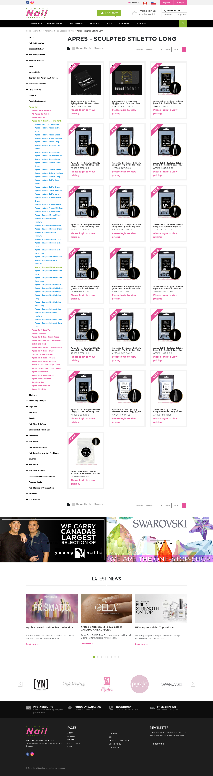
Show (167, 49)
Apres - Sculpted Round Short (48, 215)
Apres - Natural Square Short (47, 152)
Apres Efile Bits (39, 389)
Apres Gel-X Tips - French (43, 358)
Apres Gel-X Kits (39, 117)
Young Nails (34, 72)
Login (181, 3)
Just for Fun (34, 499)
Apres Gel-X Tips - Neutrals (44, 361)
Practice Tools (35, 482)
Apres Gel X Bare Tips (41, 330)
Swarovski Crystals (37, 84)
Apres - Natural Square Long (47, 159)
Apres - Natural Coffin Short (47, 187)
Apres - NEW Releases (41, 110)
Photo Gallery (73, 743)
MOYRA (32, 95)
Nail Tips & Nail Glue (38, 447)
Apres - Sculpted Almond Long (48, 319)
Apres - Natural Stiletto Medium (49, 173)
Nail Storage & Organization (41, 488)
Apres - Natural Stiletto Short (48, 170)
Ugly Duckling (35, 89)
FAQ (69, 747)
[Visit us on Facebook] (28, 754)
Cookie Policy (115, 744)
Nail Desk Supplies (37, 470)
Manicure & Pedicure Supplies (42, 476)
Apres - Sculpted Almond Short (48, 309)
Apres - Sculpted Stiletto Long (48, 267)
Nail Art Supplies (36, 43)
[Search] (183, 23)
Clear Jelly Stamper (37, 401)
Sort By (139, 49)
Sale (110, 737)
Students (33, 494)
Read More (31, 644)
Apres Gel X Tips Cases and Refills (59, 31)
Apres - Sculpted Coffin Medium (49, 288)
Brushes (32, 459)
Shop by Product (36, 60)
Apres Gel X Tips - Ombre (43, 351)
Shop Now (35, 24)
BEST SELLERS (76, 24)
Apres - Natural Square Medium (48, 156)
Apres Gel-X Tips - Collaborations (47, 347)
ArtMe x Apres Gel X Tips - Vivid (46, 368)
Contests (113, 733)
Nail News (71, 736)
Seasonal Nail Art (36, 49)
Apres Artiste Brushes (41, 379)
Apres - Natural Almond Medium (49, 208)
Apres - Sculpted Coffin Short (48, 285)
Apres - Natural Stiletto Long (47, 177)
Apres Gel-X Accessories (42, 375)
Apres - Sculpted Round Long (48, 225)
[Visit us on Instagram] (32, 754)
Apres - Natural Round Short (47, 135)
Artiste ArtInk (38, 382)
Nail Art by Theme (37, 55)
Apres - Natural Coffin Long (47, 194)
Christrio (33, 395)
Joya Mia (33, 407)
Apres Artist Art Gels (41, 386)
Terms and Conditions (119, 740)
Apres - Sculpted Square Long (48, 239)
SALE (109, 24)
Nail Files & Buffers (37, 424)
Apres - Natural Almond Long (47, 211)
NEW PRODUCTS (54, 24)
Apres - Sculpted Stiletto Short (48, 257)
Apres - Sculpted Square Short (48, 229)
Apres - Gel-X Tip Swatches (47, 124)
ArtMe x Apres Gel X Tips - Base (46, 365)
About (70, 733)
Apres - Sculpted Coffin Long (48, 292)
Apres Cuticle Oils (40, 372)
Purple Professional (37, 101)
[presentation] (20, 684)
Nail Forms (34, 441)
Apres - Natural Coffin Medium (48, 190)
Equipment (33, 436)
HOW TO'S (141, 24)
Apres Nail (37, 31)
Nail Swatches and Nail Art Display (44, 453)
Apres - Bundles (39, 333)
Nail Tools (33, 465)
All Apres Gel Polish (40, 114)
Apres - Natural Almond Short (48, 204)
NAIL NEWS (124, 24)
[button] (94, 657)
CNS (31, 66)
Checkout (134, 3)
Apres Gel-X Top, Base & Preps (45, 337)
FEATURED (95, 24)
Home (28, 31)
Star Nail (33, 412)
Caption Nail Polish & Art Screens (43, 78)
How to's (71, 740)
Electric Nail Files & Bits (39, 430)
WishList (84, 97)
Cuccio (32, 418)
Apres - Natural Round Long (47, 142)
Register (166, 3)
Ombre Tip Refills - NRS (42, 354)
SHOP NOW (52, 543)
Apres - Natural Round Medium (48, 138)
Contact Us (114, 747)
